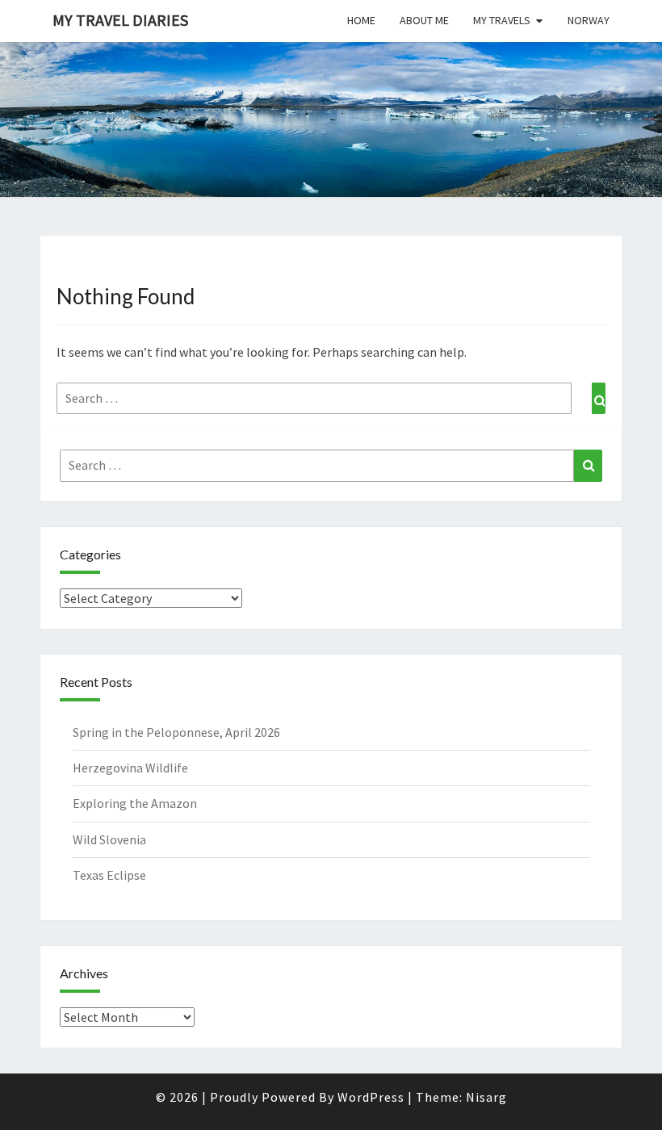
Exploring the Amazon (135, 803)
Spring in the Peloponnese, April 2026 (176, 732)
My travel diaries (120, 20)
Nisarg (486, 1097)
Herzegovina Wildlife (130, 768)
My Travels (501, 20)
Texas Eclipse (109, 875)
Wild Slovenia (109, 839)
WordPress (370, 1097)
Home (361, 20)
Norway (589, 20)
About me (424, 20)
